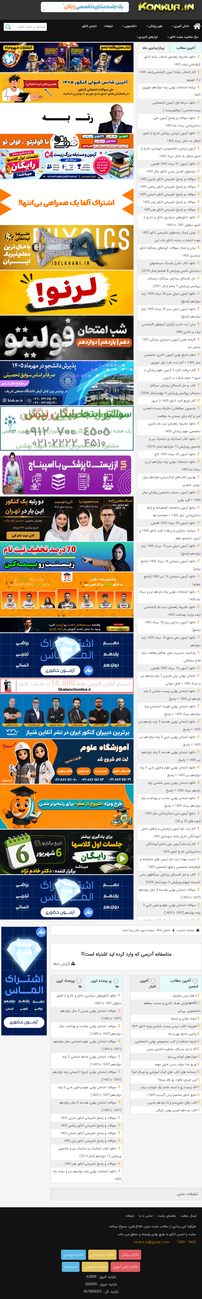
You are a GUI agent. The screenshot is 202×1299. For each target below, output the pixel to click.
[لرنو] (67, 292)
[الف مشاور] (67, 806)
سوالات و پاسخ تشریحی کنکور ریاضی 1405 (168, 186)
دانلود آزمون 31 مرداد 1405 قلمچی (173, 163)
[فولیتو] (67, 141)
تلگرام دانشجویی (95, 1266)
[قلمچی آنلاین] (67, 685)
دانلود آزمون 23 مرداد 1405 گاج (175, 454)
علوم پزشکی (156, 26)
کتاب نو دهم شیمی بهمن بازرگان (176, 1110)
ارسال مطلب (189, 1215)
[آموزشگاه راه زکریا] (67, 625)
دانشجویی (130, 26)
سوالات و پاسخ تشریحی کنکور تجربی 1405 (168, 179)
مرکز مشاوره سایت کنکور (183, 37)
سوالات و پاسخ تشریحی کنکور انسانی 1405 (167, 194)
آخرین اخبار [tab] (148, 983)
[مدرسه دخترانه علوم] (67, 761)
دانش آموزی (181, 26)
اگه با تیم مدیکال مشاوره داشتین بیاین (172, 1049)
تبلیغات (108, 26)
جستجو (8, 27)
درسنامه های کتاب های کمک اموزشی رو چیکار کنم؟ (164, 1072)
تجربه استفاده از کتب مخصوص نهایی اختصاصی (166, 1041)
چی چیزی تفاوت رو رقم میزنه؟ (177, 1079)
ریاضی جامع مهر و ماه (182, 1033)
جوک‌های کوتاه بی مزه (182, 1056)
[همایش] (67, 519)
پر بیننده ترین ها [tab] (105, 983)
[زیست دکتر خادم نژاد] (67, 164)
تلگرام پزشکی (130, 1254)
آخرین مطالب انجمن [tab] (184, 983)
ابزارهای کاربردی (148, 37)
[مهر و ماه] (67, 57)
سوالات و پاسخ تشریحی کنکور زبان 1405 (169, 202)
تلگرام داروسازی (74, 1254)
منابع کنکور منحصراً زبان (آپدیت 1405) (172, 1095)
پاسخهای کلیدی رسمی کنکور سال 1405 (171, 171)
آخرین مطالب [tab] (185, 48)
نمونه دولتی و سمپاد (184, 1018)
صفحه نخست (185, 930)
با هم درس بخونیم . (184, 995)
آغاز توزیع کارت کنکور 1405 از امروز (174, 400)
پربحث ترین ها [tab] (69, 983)
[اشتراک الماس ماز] (67, 655)
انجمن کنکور (89, 26)
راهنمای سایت (166, 1215)
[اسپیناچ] (67, 473)
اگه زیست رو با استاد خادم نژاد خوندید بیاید (168, 1087)
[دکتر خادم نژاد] (67, 852)
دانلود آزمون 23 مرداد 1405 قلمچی (173, 523)
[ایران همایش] (67, 428)
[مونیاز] (67, 716)
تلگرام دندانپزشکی (102, 1254)
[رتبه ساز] (67, 118)
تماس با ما (146, 1215)
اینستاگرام (70, 1266)
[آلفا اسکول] (67, 202)
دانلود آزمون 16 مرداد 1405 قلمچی (173, 668)
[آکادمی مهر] (67, 594)
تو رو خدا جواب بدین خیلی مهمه (176, 1064)
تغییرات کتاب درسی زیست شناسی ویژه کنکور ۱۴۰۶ (164, 1026)
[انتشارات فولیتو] (67, 338)
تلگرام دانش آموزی (125, 1266)
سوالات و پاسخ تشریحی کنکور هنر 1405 (169, 209)
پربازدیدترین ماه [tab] (153, 48)
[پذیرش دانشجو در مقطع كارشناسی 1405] (67, 383)
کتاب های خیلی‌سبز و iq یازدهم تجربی (172, 1102)
